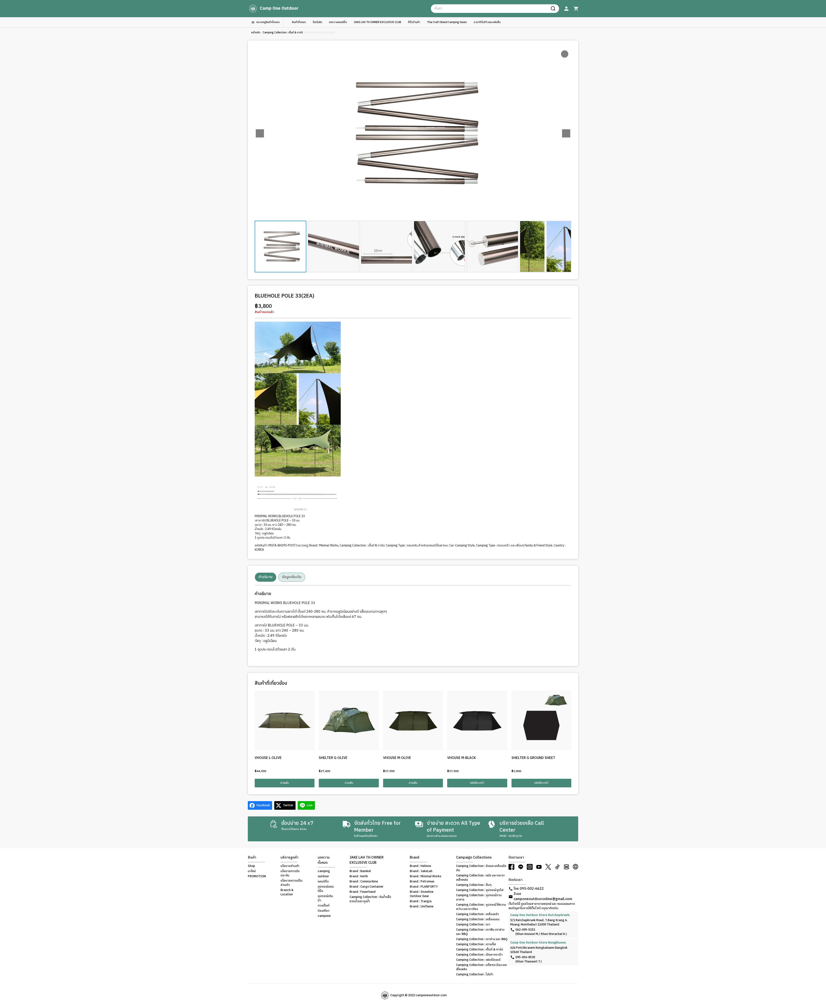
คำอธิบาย (266, 577)
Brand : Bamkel (360, 871)
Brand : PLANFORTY (424, 887)
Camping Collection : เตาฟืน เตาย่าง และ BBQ (480, 932)
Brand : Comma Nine (364, 881)
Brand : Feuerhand (363, 892)
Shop (251, 866)
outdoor (323, 876)
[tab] (265, 577)
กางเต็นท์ (324, 906)
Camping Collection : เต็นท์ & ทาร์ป (283, 33)
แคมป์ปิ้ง (323, 881)
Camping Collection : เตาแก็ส (476, 944)
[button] (566, 133)
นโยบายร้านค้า (289, 866)
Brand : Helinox (420, 866)
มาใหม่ (252, 871)
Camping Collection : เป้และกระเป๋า (479, 955)
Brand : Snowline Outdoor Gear (421, 894)
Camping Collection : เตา (473, 924)
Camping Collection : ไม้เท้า (474, 974)
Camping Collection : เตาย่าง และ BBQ (481, 939)
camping (324, 871)
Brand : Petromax (422, 881)
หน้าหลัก (255, 33)
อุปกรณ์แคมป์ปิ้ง (326, 889)
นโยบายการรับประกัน (290, 873)
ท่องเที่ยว (323, 911)
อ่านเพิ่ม (284, 783)
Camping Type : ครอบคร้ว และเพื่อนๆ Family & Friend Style (514, 545)
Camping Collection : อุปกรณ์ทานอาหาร (479, 897)
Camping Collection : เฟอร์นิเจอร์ (478, 960)
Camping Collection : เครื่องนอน (477, 919)
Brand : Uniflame (421, 906)
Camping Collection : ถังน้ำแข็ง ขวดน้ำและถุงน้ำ (370, 899)
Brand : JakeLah (421, 871)
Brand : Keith (359, 876)
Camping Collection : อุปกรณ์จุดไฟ (479, 890)
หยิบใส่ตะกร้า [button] (477, 783)
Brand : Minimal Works (323, 545)
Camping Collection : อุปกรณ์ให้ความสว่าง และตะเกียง (481, 907)
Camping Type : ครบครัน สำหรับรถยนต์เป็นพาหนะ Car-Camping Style (430, 545)
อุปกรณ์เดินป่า (325, 898)
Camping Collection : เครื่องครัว (477, 914)
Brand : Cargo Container (367, 887)
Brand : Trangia (420, 901)
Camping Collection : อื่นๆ (474, 885)
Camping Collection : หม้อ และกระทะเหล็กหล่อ (480, 877)
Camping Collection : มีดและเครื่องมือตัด (481, 868)
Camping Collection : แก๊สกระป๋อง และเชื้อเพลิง (481, 967)
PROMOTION (257, 876)
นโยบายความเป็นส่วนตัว (291, 883)
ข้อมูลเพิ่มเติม (291, 577)
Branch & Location (286, 892)
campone (324, 916)
